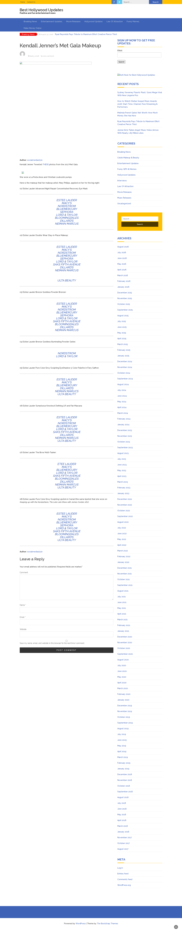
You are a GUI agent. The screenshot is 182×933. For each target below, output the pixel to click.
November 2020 (124, 642)
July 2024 (121, 390)
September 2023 (125, 447)
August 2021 (122, 591)
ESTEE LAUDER (66, 200)
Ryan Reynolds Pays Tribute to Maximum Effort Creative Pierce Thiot (86, 34)
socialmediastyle (35, 160)
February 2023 (123, 488)
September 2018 (125, 792)
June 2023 (122, 465)
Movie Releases (73, 21)
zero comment (48, 56)
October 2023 (123, 442)
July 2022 (121, 528)
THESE (46, 164)
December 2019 (124, 706)
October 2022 (123, 511)
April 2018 (121, 820)
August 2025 (123, 316)
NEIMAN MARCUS (66, 223)
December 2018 (124, 774)
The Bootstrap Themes (107, 923)
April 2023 (121, 476)
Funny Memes (133, 21)
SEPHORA (66, 212)
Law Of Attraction (115, 21)
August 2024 (123, 384)
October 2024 (123, 373)
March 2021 (122, 619)
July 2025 (121, 321)
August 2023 (123, 453)
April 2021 (121, 614)
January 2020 (123, 700)
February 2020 (123, 694)
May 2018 (121, 814)
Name (23, 605)
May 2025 (121, 333)
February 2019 (123, 763)
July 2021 (121, 597)
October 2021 (123, 579)
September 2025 (125, 310)
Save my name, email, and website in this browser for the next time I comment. (52, 643)
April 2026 (121, 270)
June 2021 (121, 602)
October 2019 (123, 717)
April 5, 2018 (34, 56)
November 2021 (124, 574)
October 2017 (123, 843)
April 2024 (121, 407)
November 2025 (124, 298)
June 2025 (122, 327)
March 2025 (122, 344)
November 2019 (124, 711)
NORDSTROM (67, 206)
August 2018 (123, 797)
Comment (24, 572)
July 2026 (121, 252)
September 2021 (125, 585)
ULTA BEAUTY (66, 280)
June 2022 (122, 533)
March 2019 (122, 757)
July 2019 (121, 734)
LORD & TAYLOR (66, 214)
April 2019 (121, 751)
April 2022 (121, 545)
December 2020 (124, 637)
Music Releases (124, 198)
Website (23, 629)
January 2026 (123, 287)
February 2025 (123, 350)
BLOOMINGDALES (66, 217)
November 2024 (124, 367)
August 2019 (123, 728)
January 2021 (123, 631)
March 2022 (122, 551)
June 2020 (122, 671)
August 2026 (123, 247)
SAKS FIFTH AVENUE (66, 264)
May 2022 (121, 539)
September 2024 (125, 379)
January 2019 (123, 769)
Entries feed (122, 874)
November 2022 (124, 505)
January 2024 (123, 424)
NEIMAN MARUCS (66, 391)
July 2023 (121, 459)
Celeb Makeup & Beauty (128, 158)
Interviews (122, 181)
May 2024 (121, 402)
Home (22, 2)
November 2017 (124, 837)
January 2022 (123, 562)
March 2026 (122, 275)
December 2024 (124, 361)
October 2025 (123, 304)
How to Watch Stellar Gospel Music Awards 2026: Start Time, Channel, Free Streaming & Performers (137, 104)
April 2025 (121, 338)
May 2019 (121, 746)
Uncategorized (124, 203)
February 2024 (123, 419)
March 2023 (122, 482)
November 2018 (124, 780)
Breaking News (30, 21)
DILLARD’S (66, 220)
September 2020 (125, 654)
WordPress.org (124, 885)
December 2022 (124, 499)
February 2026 (123, 281)
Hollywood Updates (93, 21)
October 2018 (123, 786)
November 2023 (124, 436)
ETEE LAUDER (66, 464)
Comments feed (124, 879)
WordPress (81, 923)
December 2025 (124, 293)
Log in (120, 868)
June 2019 (122, 740)
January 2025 (123, 356)
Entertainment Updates (51, 21)
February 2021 (123, 625)
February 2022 (123, 556)
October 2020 (123, 648)
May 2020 (121, 677)
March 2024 (122, 413)
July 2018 (121, 803)
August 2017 (122, 849)
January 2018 (123, 832)
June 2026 (122, 258)
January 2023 (123, 493)
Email (23, 617)
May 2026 (121, 264)
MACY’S (67, 203)
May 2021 (121, 608)
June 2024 (122, 396)
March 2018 (122, 826)
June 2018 (122, 809)
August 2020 (123, 660)
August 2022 (123, 522)
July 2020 (121, 665)
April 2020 (121, 683)
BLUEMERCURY (66, 209)
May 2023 (121, 470)
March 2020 (122, 688)
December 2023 (124, 430)
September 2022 (125, 516)
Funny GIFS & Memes (126, 169)
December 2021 (124, 568)
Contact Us (31, 2)
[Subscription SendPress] (139, 57)
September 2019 (125, 723)
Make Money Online (32, 28)
